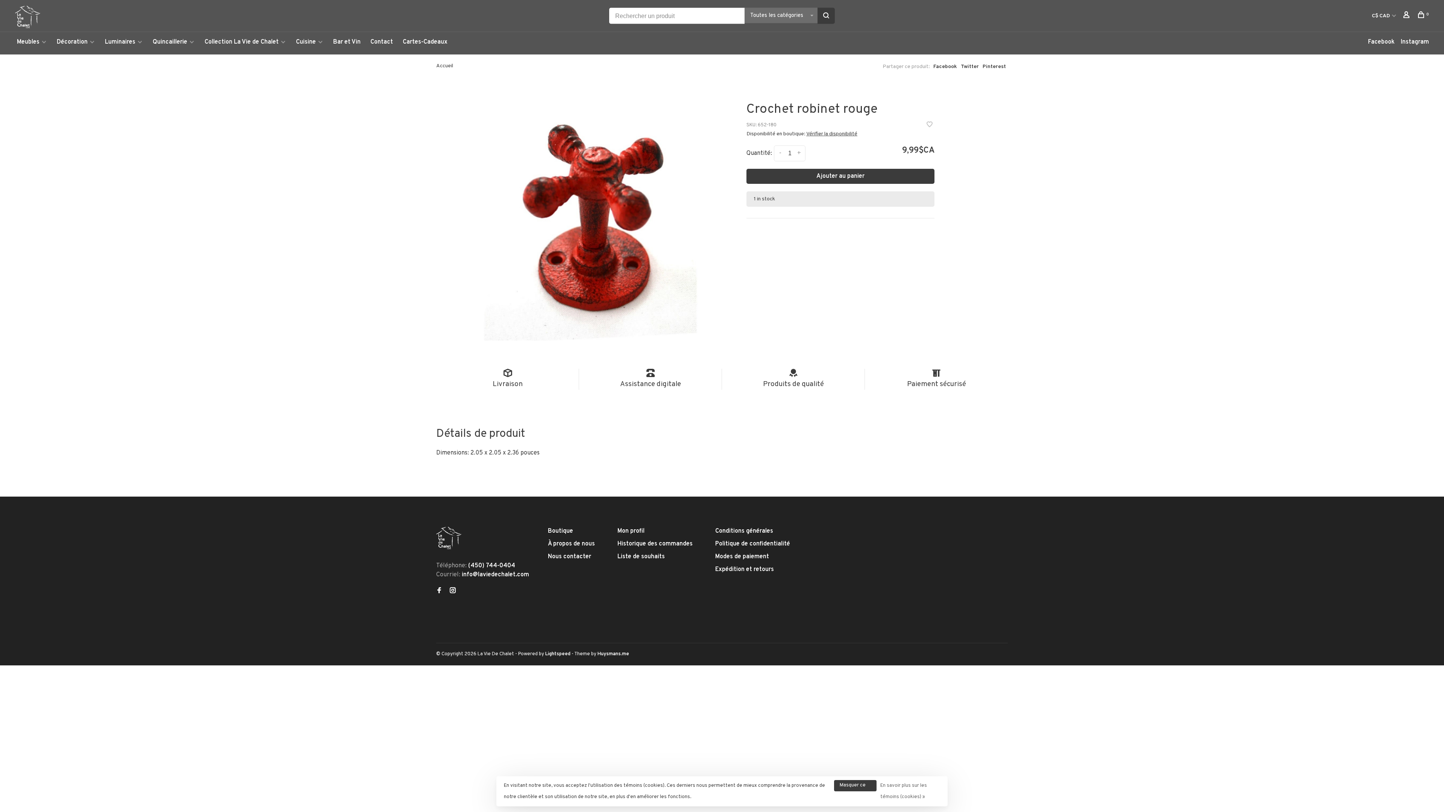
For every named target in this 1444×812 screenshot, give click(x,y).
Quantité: (759, 153)
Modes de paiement (742, 557)
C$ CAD (1381, 16)
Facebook (1381, 42)
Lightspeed (557, 654)
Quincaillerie (170, 42)
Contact (381, 42)
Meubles (28, 42)
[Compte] (1407, 16)
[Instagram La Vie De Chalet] (453, 591)
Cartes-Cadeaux (425, 42)
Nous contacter (569, 557)
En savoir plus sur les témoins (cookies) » (903, 791)
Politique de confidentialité (752, 544)
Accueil (444, 66)
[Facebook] (439, 591)
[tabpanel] (590, 215)
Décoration (72, 42)
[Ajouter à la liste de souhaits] (930, 125)
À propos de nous (571, 544)
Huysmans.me (613, 654)
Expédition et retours (744, 569)
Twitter (970, 67)
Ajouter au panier (840, 176)
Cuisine (306, 42)
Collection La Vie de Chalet (242, 42)
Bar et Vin (347, 42)
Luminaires (120, 42)
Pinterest (994, 67)
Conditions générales (744, 531)
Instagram (1415, 42)
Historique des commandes (655, 544)
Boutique (560, 531)
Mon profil (631, 531)
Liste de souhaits (641, 557)
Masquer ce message (853, 786)
